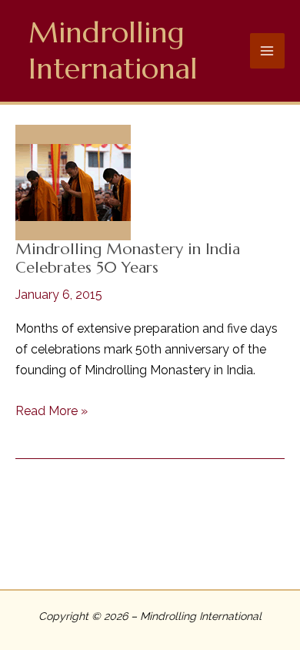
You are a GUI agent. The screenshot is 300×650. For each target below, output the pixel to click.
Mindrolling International (113, 50)
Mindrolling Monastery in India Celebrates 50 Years (127, 259)
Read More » (51, 412)
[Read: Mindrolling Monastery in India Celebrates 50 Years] (73, 181)
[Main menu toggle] (267, 51)
